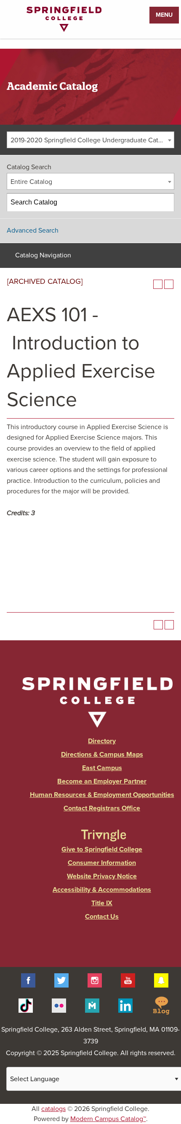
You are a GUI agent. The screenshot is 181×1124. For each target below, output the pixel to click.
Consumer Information (102, 863)
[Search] (165, 202)
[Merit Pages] (92, 1005)
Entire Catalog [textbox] (31, 182)
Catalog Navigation (43, 255)
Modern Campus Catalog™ (108, 1119)
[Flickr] (59, 1005)
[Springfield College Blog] (161, 1005)
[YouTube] (128, 980)
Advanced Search (33, 230)
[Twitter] (61, 980)
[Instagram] (95, 980)
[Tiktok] (26, 1005)
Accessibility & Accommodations (102, 890)
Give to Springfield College (101, 849)
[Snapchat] (161, 980)
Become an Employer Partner (101, 781)
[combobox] (90, 139)
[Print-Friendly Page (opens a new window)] (157, 284)
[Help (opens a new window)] (168, 284)
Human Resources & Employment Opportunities (102, 795)
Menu (164, 14)
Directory (102, 741)
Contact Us (102, 916)
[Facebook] (28, 980)
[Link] (64, 30)
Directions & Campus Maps (102, 754)
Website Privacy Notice (102, 876)
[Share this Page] (147, 284)
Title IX (101, 903)
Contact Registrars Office (102, 808)
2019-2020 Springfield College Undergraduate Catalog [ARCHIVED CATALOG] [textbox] (92, 140)
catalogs (53, 1109)
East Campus (102, 768)
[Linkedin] (125, 1005)
